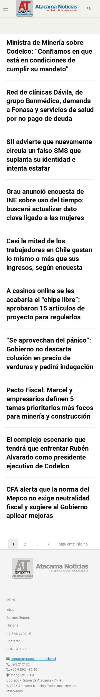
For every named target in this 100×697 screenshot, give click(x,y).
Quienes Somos (18, 618)
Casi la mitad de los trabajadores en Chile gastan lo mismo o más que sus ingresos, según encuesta (49, 254)
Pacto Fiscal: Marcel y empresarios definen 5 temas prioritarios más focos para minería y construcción (49, 403)
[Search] (89, 8)
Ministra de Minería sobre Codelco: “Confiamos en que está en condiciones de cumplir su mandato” (49, 56)
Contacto (13, 641)
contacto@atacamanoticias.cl (33, 659)
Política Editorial (18, 633)
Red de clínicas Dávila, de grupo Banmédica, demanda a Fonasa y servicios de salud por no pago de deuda (50, 105)
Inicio (10, 610)
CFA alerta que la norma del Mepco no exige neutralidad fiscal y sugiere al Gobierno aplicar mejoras (48, 502)
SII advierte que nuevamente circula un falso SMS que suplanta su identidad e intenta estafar (49, 155)
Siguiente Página (73, 544)
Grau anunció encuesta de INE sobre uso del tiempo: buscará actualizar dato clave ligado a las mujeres (45, 205)
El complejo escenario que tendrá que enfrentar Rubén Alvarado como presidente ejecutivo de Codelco (47, 453)
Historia (12, 625)
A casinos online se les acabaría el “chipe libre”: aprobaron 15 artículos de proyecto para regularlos (45, 304)
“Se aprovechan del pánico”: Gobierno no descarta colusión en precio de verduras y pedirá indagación (49, 353)
